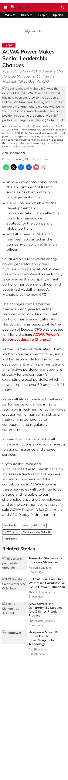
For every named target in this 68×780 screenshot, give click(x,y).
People (42, 15)
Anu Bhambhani (13, 153)
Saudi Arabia (10, 525)
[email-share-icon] (36, 169)
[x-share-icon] (14, 169)
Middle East (39, 525)
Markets (10, 15)
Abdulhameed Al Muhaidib (37, 532)
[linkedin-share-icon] (29, 169)
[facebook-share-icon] (21, 169)
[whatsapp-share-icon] (6, 169)
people (25, 525)
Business (26, 15)
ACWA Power (11, 532)
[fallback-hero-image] (14, 563)
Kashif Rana (10, 538)
